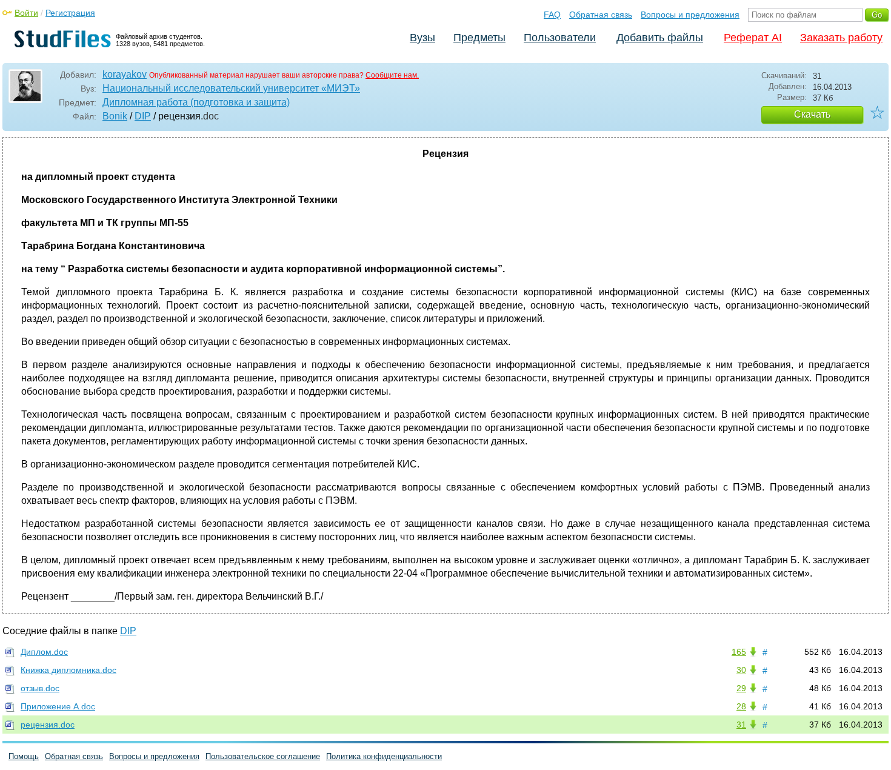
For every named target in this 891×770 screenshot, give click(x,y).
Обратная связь (600, 14)
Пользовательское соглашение (262, 756)
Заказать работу (841, 38)
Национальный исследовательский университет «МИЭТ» (231, 88)
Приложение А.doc (58, 706)
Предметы (479, 38)
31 (741, 724)
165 (739, 652)
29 (741, 688)
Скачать (812, 114)
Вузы (422, 38)
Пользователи (560, 38)
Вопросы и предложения (690, 14)
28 (741, 706)
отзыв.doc (40, 688)
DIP (143, 116)
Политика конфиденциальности (384, 756)
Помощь (23, 756)
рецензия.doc (48, 724)
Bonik (114, 116)
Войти (26, 13)
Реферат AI (753, 38)
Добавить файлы (659, 38)
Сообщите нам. (392, 75)
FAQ (552, 14)
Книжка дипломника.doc (68, 670)
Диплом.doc (44, 652)
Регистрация (70, 13)
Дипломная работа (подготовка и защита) (196, 102)
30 (741, 670)
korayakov (124, 74)
